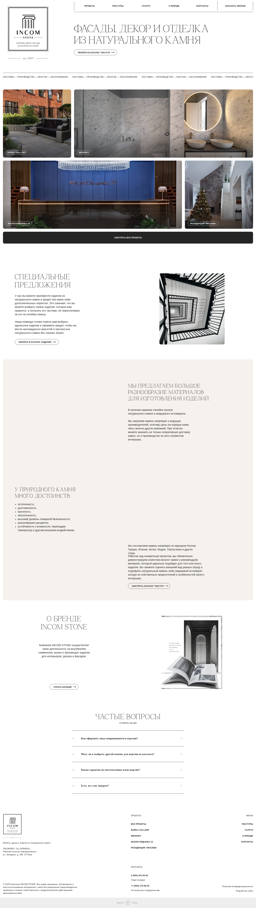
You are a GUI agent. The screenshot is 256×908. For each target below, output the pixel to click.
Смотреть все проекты (128, 237)
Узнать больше (62, 687)
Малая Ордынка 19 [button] (142, 842)
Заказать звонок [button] (235, 6)
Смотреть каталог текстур (148, 586)
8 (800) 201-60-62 (139, 875)
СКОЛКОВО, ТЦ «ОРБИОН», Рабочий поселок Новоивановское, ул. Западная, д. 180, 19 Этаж (20, 851)
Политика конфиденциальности (237, 886)
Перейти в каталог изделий (35, 342)
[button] (37, 123)
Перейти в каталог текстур (94, 52)
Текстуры (247, 824)
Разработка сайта (244, 891)
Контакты (247, 842)
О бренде (247, 836)
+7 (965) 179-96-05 (140, 886)
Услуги (249, 830)
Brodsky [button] (136, 836)
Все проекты (138, 824)
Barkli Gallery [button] (140, 830)
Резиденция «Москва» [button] (144, 848)
